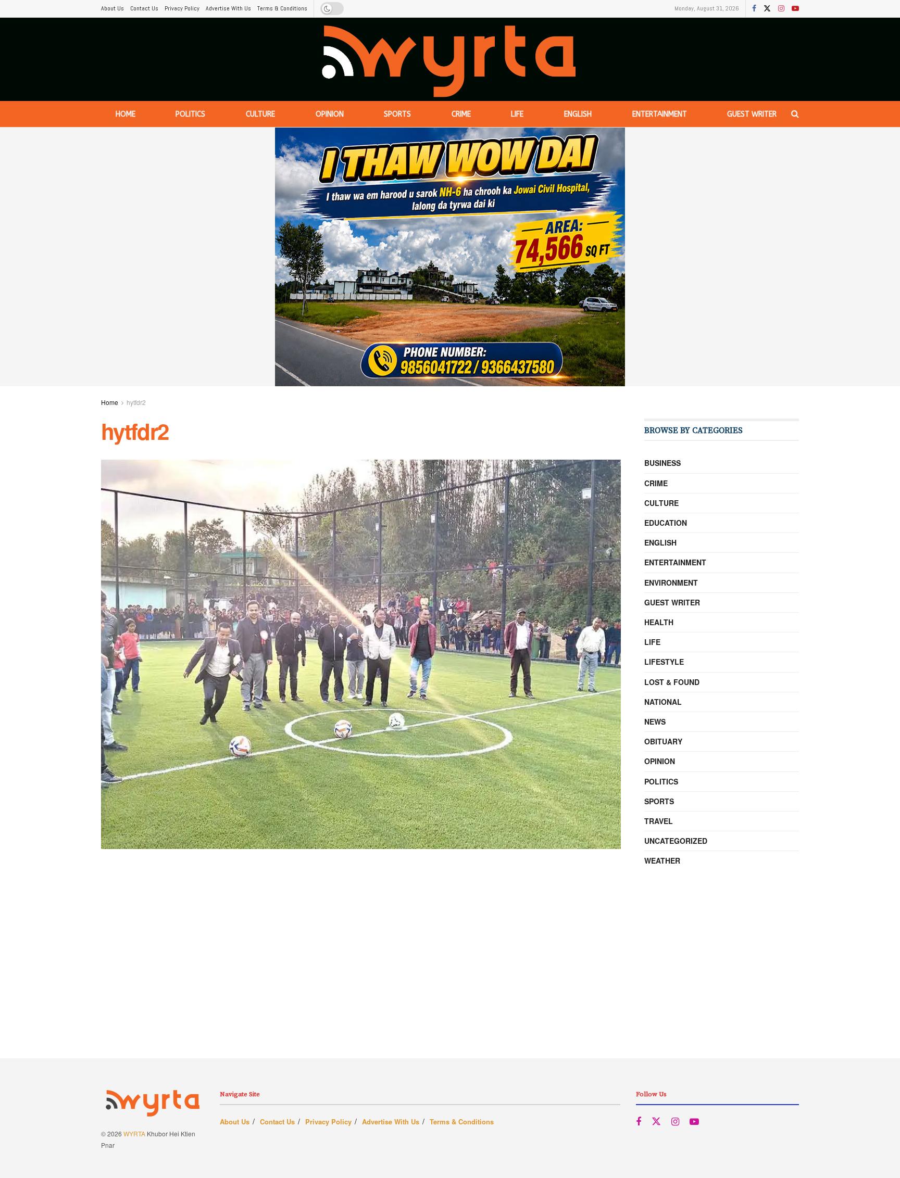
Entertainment (659, 114)
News (655, 721)
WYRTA (134, 1133)
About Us (112, 8)
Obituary (663, 741)
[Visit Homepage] (450, 59)
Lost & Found (671, 682)
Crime (461, 114)
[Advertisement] (450, 985)
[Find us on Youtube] (795, 9)
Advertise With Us (228, 8)
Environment (671, 582)
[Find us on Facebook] (754, 9)
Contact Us (144, 8)
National (663, 701)
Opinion (330, 114)
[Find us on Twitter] (767, 9)
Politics (190, 114)
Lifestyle (664, 661)
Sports (397, 114)
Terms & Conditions (282, 8)
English (578, 114)
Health (658, 622)
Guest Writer (752, 114)
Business (662, 463)
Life (517, 114)
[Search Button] (795, 114)
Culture (260, 114)
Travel (658, 821)
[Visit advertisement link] (450, 257)
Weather (662, 860)
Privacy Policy (182, 8)
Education (665, 522)
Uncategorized (675, 840)
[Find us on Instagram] (781, 9)
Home (125, 114)
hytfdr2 (136, 402)
